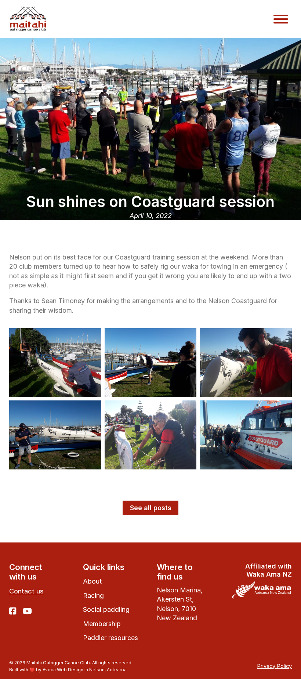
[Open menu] (281, 19)
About (92, 581)
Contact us (26, 591)
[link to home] (27, 19)
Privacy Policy (274, 666)
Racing (93, 595)
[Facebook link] (12, 611)
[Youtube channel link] (27, 611)
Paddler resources (110, 638)
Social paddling (106, 609)
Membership (102, 624)
